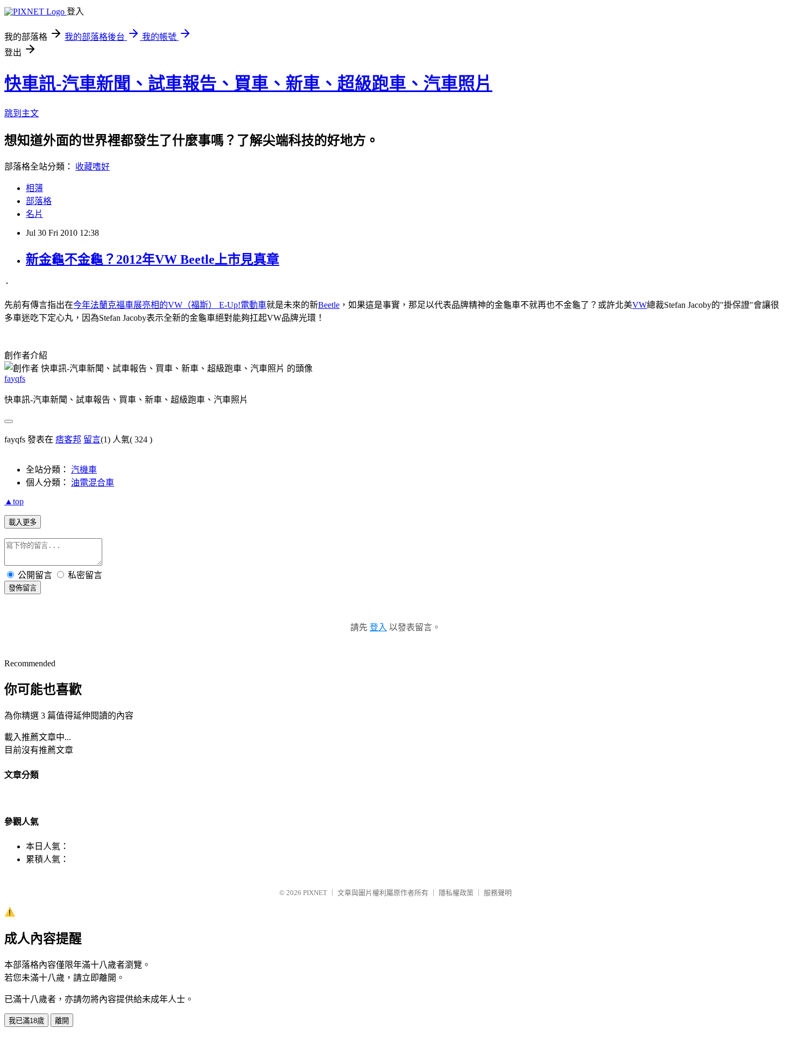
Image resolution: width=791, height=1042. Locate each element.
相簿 (34, 188)
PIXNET (315, 893)
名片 (34, 214)
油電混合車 (92, 482)
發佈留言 (23, 588)
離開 (62, 1021)
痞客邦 (68, 439)
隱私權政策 (456, 893)
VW (639, 304)
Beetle (329, 304)
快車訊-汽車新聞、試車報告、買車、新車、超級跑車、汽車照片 (248, 83)
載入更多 (23, 522)
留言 (92, 439)
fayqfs (14, 378)
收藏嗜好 (92, 166)
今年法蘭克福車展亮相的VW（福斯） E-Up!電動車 (169, 304)
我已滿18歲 (26, 1021)
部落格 (39, 201)
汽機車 (84, 469)
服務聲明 (498, 893)
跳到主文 (21, 113)
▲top (14, 501)
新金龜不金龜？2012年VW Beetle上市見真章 (152, 259)
